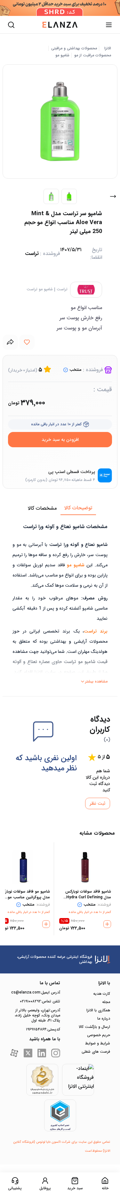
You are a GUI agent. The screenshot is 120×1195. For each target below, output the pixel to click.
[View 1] (51, 196)
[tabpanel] (60, 600)
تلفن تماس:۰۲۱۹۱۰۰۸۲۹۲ (40, 1001)
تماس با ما (50, 983)
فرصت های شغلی (96, 1051)
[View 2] (69, 196)
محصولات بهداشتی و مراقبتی (74, 48)
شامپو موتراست (40, 289)
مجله (106, 1002)
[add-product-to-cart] (107, 924)
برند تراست (96, 631)
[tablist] (60, 508)
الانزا (107, 48)
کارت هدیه (101, 993)
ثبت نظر (97, 803)
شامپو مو (62, 55)
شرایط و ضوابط (97, 1043)
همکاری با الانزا (98, 1010)
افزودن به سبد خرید (60, 439)
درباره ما (103, 1018)
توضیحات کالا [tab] (78, 508)
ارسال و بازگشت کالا (94, 1026)
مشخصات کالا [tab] (42, 508)
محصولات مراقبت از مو (92, 55)
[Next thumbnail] (112, 196)
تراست (62, 289)
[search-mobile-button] (11, 25)
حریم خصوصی (98, 1035)
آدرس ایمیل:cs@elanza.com (35, 992)
